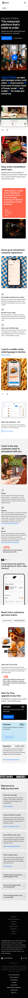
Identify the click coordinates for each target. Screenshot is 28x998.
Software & (13, 919)
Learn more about (11, 759)
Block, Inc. (14, 992)
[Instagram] (26, 958)
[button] (2, 130)
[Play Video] (14, 57)
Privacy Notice (14, 980)
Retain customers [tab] (19, 620)
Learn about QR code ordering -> (10, 542)
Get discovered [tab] (7, 620)
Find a (8, 806)
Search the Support (11, 826)
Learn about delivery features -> (10, 523)
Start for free (7, 38)
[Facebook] (24, 958)
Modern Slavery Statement (14, 987)
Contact (17, 38)
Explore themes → (6, 355)
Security (14, 982)
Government (14, 985)
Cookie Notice (14, 990)
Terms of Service (14, 977)
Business (13, 926)
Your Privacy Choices (14, 974)
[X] (21, 958)
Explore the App (11, 846)
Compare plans (9, 737)
